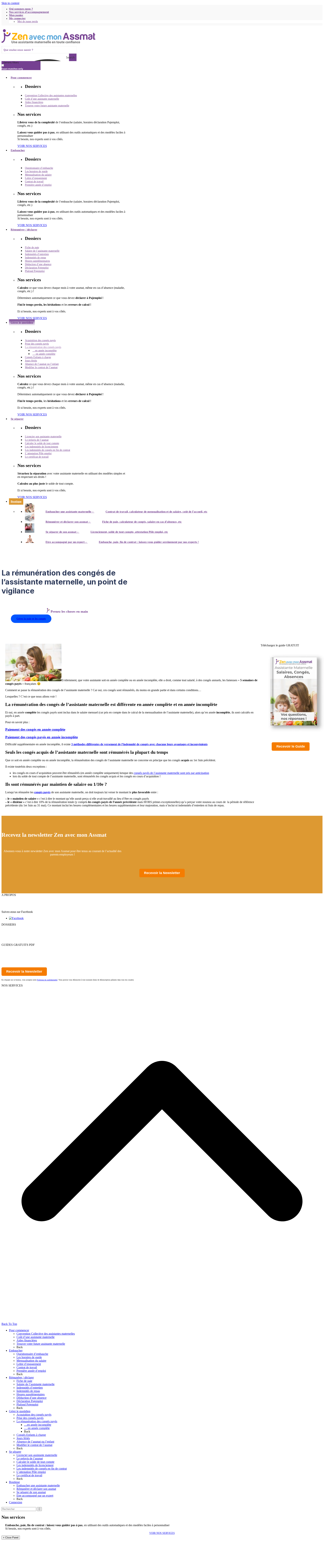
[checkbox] (20, 67)
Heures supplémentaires (30, 1394)
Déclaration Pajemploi (29, 1401)
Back (19, 1347)
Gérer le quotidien (12, 938)
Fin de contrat (10, 995)
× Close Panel (10, 1537)
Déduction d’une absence (31, 1397)
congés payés (42, 792)
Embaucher (8, 931)
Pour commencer (12, 928)
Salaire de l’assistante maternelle (35, 1384)
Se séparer (8, 941)
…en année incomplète (37, 1424)
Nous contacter (10, 901)
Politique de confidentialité (17, 905)
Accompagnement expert (16, 999)
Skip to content (10, 3)
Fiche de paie (24, 1380)
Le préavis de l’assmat (29, 1458)
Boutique (14, 1482)
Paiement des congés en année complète (35, 729)
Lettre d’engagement (28, 1364)
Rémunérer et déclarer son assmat (36, 1488)
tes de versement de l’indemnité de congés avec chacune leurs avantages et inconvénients (152, 744)
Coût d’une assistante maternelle (35, 1337)
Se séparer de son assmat (31, 1492)
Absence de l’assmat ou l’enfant (35, 1441)
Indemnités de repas (28, 1391)
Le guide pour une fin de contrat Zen (23, 954)
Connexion (15, 1502)
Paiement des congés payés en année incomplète (41, 737)
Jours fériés (23, 1438)
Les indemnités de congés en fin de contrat (41, 1468)
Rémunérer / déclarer (21, 1377)
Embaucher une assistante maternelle (38, 1485)
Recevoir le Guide (290, 746)
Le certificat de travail (29, 1475)
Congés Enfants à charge (31, 1434)
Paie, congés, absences (15, 992)
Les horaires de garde (29, 1357)
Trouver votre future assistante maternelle (40, 1343)
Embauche (8, 988)
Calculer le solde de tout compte (35, 1461)
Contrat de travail (26, 1367)
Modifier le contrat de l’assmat (34, 1445)
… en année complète (37, 1428)
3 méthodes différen (83, 744)
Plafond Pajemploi (27, 1404)
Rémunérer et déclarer (15, 934)
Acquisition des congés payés (33, 1414)
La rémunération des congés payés (36, 1421)
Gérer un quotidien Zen (15, 951)
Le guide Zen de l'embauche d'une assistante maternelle (34, 948)
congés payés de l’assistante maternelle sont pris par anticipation (171, 773)
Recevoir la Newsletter (162, 873)
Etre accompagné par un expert (34, 1495)
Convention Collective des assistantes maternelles (45, 1333)
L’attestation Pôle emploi (31, 1472)
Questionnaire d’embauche (32, 1353)
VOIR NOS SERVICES (162, 1533)
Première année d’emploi (31, 1370)
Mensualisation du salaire (31, 1360)
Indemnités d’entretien (29, 1387)
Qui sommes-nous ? (13, 898)
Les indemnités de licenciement (34, 1465)
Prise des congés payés (30, 1418)
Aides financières (26, 1340)
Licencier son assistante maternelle (36, 1455)
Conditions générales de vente (19, 908)
